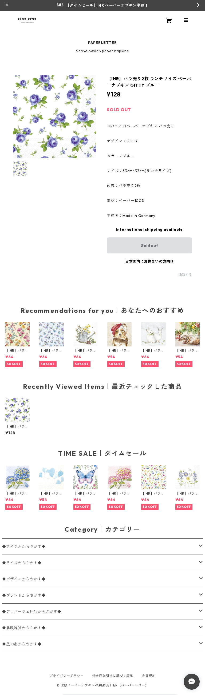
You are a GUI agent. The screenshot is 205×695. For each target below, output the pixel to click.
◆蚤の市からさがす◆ (22, 644)
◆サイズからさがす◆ (22, 562)
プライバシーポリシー (67, 676)
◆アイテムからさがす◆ (24, 546)
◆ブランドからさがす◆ (24, 595)
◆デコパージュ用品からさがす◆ (31, 611)
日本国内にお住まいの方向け (149, 261)
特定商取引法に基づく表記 (112, 676)
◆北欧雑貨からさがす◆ (24, 627)
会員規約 (148, 676)
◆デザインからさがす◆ (24, 579)
